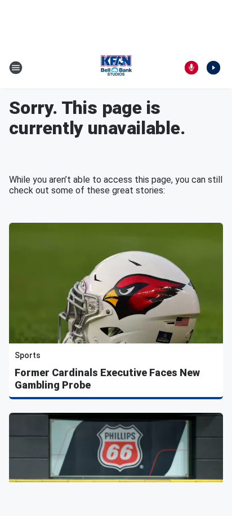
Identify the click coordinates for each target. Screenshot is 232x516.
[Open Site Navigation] (16, 67)
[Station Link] (116, 68)
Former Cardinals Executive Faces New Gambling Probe (107, 379)
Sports (28, 355)
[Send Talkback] (191, 67)
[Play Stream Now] (213, 67)
